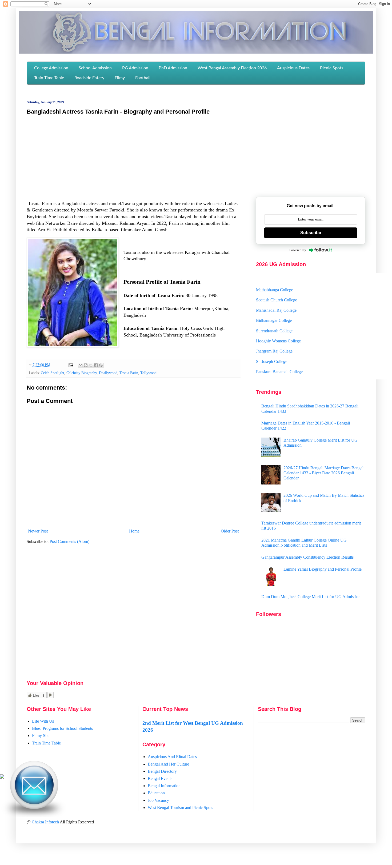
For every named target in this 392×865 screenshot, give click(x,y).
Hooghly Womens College (278, 332)
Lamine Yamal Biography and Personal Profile (322, 569)
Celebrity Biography (81, 373)
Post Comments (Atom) (69, 541)
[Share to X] (90, 365)
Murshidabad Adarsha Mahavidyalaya (288, 373)
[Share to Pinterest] (100, 365)
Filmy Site (40, 735)
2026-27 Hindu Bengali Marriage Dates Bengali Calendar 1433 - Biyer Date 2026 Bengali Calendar (324, 473)
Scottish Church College (276, 291)
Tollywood (148, 373)
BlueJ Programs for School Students (62, 728)
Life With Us (43, 721)
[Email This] (80, 365)
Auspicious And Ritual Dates (172, 756)
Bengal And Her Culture (168, 764)
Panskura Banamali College (279, 363)
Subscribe (310, 232)
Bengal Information (164, 785)
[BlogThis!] (85, 365)
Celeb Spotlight (52, 373)
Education (156, 793)
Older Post (230, 531)
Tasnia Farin (128, 373)
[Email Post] (70, 365)
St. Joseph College (271, 352)
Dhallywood (108, 373)
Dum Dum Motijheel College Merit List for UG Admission (311, 596)
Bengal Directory (162, 771)
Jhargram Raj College (274, 342)
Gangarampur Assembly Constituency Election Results (307, 557)
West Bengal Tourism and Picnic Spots (180, 807)
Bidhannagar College (274, 312)
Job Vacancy (158, 800)
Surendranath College (274, 322)
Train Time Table (46, 743)
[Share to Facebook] (95, 365)
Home (134, 531)
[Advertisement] (133, 158)
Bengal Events (160, 778)
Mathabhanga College (274, 281)
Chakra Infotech (46, 822)
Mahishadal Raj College (276, 301)
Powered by (297, 250)
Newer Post (38, 531)
